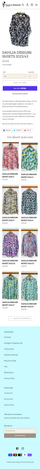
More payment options (20, 93)
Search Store (9, 405)
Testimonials (9, 349)
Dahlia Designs (16, 462)
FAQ (5, 366)
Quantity (31, 72)
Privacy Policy (9, 378)
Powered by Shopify (27, 462)
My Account (8, 399)
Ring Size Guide (10, 360)
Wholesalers (8, 372)
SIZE (4, 72)
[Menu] (36, 4)
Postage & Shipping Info (13, 343)
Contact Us (8, 393)
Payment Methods (11, 355)
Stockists (7, 337)
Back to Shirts (21, 318)
